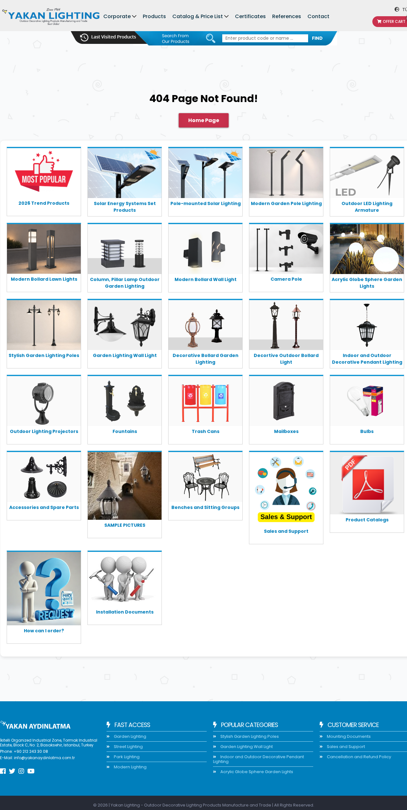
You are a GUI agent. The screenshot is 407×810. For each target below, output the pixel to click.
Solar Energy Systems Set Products (125, 206)
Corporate (117, 16)
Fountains (125, 431)
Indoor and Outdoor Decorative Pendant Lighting (367, 358)
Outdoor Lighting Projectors (44, 431)
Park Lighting (126, 757)
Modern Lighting (130, 767)
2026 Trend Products (43, 203)
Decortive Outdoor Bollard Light (286, 358)
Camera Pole (286, 279)
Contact (318, 16)
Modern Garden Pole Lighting (286, 203)
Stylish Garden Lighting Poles (44, 355)
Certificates (250, 16)
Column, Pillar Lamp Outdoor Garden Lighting (125, 282)
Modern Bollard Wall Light (206, 279)
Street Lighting (128, 747)
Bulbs (367, 431)
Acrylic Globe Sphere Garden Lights (367, 282)
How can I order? (44, 631)
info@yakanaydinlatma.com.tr (44, 757)
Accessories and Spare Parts (44, 507)
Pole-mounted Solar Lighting (205, 203)
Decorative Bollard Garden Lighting (205, 358)
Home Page (203, 120)
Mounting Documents (348, 736)
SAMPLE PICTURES (124, 525)
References (286, 16)
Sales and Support (286, 531)
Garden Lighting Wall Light (125, 355)
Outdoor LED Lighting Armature (366, 206)
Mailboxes (286, 431)
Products (154, 16)
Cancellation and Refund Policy (358, 757)
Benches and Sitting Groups (205, 507)
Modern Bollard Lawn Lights (44, 279)
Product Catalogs (367, 520)
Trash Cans (205, 431)
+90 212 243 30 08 (31, 751)
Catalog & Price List (197, 16)
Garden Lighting (129, 736)
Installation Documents (125, 612)
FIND (317, 38)
